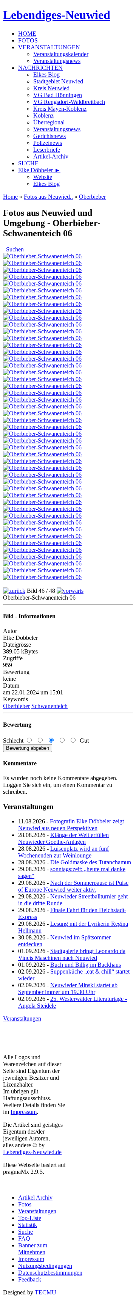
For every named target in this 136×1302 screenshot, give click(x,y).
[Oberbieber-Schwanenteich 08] (42, 529)
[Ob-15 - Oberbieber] (42, 304)
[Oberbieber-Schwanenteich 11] (42, 495)
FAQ (24, 1238)
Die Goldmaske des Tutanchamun (90, 862)
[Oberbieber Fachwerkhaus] (42, 297)
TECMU (45, 1292)
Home (10, 196)
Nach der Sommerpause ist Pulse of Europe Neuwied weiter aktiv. (73, 886)
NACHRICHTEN (40, 67)
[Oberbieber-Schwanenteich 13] (42, 509)
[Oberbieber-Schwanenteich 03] (42, 543)
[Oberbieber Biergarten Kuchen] (42, 440)
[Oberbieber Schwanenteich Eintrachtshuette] (42, 352)
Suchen (15, 249)
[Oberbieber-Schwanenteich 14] (42, 515)
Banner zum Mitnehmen (32, 1248)
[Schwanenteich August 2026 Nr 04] (42, 256)
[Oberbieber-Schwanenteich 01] (42, 577)
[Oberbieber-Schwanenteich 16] (42, 461)
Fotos (24, 1204)
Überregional (49, 122)
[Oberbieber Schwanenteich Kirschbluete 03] (42, 331)
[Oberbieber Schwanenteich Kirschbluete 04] (42, 338)
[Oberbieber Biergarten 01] (42, 433)
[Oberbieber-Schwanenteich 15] (42, 522)
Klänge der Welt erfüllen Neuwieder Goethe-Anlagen (63, 838)
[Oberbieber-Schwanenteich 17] (42, 468)
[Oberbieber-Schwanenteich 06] (42, 563)
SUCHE (28, 163)
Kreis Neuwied (51, 88)
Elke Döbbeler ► (39, 170)
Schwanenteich (49, 706)
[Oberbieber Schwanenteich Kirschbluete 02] (42, 324)
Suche (25, 1231)
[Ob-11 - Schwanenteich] (42, 386)
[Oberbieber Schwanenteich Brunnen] (42, 420)
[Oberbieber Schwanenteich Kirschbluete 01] (42, 345)
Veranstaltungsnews (56, 61)
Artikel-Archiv (50, 156)
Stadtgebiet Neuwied (58, 81)
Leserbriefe (46, 149)
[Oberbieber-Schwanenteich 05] (42, 556)
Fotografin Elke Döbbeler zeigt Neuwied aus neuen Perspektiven (71, 824)
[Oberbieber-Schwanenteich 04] (42, 550)
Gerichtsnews (49, 136)
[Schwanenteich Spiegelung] (42, 317)
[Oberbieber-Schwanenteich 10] (42, 488)
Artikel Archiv (35, 1197)
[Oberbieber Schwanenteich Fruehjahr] (42, 311)
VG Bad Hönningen (57, 95)
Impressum (24, 1112)
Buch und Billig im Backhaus (85, 964)
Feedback (29, 1279)
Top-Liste (29, 1218)
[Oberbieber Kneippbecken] (42, 399)
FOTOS (28, 40)
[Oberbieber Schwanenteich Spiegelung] (42, 379)
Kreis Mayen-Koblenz (60, 108)
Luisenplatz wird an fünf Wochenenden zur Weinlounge (63, 852)
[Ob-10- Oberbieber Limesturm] (42, 454)
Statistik (27, 1225)
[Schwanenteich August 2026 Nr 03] (42, 276)
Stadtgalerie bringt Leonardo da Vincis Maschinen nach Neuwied (71, 954)
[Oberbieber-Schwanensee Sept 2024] (42, 447)
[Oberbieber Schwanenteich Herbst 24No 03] (42, 427)
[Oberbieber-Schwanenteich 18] (42, 474)
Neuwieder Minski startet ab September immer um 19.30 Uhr (67, 988)
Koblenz (43, 115)
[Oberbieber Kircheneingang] (42, 290)
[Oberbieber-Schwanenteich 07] (42, 570)
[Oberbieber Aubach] (42, 283)
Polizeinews (47, 143)
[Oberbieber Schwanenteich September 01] (42, 358)
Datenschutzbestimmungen (50, 1272)
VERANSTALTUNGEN (49, 47)
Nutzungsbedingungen (45, 1266)
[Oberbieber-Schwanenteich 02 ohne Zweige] (42, 536)
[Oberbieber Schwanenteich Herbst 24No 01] (42, 406)
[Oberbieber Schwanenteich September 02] (42, 365)
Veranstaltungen (22, 1018)
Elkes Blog (46, 74)
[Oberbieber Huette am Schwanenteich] (42, 393)
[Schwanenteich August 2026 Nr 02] (42, 270)
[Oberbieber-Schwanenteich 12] (42, 502)
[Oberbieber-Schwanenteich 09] (42, 481)
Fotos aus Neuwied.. (48, 196)
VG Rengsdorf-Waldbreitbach (69, 102)
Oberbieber (92, 196)
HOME (27, 33)
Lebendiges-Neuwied (56, 15)
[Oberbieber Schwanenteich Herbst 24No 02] (42, 413)
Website (42, 177)
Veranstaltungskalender (60, 54)
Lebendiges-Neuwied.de (32, 1152)
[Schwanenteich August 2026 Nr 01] (42, 263)
